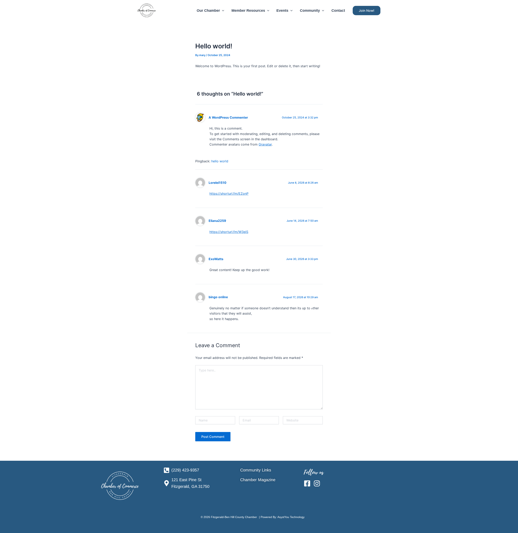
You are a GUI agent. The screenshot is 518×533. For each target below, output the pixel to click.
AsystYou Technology (291, 517)
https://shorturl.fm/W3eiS (228, 232)
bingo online (218, 297)
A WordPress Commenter (228, 117)
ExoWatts (216, 259)
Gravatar (265, 144)
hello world (219, 161)
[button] (222, 10)
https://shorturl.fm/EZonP (228, 193)
